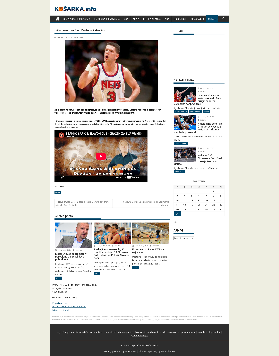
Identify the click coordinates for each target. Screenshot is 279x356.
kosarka (79, 37)
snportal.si (110, 332)
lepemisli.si (214, 332)
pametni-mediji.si (139, 335)
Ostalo (212, 19)
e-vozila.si (202, 332)
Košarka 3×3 (197, 19)
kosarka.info (82, 332)
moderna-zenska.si (169, 332)
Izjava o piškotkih (60, 310)
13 (199, 200)
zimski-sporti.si (125, 332)
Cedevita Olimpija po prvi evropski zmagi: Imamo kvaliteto (146, 203)
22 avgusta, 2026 (64, 250)
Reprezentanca (152, 19)
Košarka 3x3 (179, 172)
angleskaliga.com (65, 332)
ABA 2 (136, 19)
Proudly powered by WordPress (120, 351)
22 (213, 204)
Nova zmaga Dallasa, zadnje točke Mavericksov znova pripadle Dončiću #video (83, 203)
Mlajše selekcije (181, 111)
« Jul (175, 222)
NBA (167, 19)
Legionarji (180, 19)
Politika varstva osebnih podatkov (69, 306)
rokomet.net (96, 332)
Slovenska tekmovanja (77, 19)
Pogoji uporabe (60, 303)
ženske (206, 111)
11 (184, 200)
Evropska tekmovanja (107, 19)
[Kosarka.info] (57, 18)
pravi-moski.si (188, 332)
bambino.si (152, 332)
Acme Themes (168, 351)
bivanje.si (140, 332)
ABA (126, 19)
